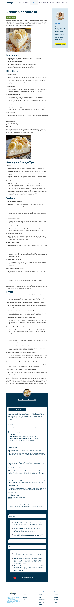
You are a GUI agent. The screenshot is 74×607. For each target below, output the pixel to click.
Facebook (56, 594)
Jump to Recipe (11, 17)
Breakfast (25, 594)
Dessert (25, 597)
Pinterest (56, 599)
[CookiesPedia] (11, 2)
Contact (52, 2)
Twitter (55, 602)
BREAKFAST (26, 2)
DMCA (40, 597)
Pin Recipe (18, 409)
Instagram (56, 597)
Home (20, 2)
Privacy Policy (60, 2)
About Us (45, 2)
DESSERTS (34, 2)
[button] (66, 2)
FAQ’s (40, 2)
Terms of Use (41, 602)
